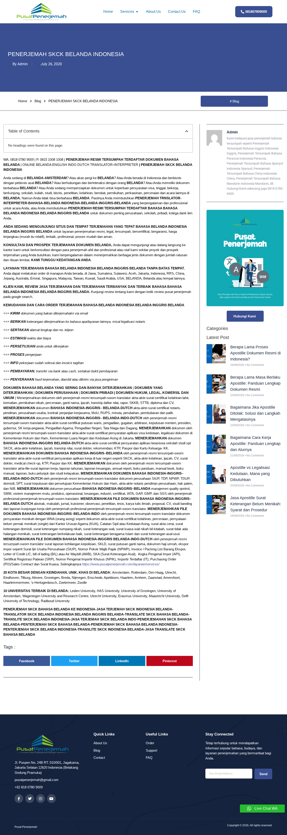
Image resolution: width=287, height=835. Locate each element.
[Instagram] (40, 798)
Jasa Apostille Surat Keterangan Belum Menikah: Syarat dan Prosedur (255, 504)
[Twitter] (29, 798)
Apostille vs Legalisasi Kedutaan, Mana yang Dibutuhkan (250, 473)
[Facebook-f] (19, 798)
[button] (186, 131)
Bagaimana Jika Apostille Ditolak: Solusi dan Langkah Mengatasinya (255, 413)
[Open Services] (137, 11)
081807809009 (256, 11)
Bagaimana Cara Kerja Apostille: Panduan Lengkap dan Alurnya (255, 443)
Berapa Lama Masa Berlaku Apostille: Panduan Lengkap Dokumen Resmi (255, 383)
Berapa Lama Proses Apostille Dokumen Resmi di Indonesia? (255, 353)
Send (263, 774)
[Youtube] (51, 798)
